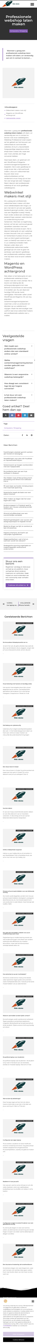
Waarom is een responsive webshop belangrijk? (18, 375)
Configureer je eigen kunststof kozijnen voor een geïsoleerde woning (18, 1223)
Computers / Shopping (18, 31)
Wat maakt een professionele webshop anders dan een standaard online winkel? (18, 350)
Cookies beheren (18, 1340)
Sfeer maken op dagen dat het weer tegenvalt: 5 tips (17, 499)
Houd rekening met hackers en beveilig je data (17, 684)
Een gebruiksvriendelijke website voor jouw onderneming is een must (16, 933)
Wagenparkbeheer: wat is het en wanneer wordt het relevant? (16, 540)
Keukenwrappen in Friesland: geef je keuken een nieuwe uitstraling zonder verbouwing (18, 507)
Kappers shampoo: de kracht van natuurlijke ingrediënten (16, 533)
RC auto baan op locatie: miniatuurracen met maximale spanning (18, 487)
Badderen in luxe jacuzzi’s (11, 1181)
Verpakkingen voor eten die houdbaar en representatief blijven (18, 459)
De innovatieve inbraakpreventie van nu (15, 642)
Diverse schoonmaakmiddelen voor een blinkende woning (18, 891)
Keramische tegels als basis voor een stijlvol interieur (17, 493)
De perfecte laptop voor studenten (13, 1057)
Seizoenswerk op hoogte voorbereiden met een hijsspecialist (18, 466)
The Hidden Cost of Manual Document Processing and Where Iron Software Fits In (18, 479)
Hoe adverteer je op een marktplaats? (14, 974)
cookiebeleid (7, 1325)
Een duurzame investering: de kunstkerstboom (17, 1264)
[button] (33, 1301)
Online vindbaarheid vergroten (12, 849)
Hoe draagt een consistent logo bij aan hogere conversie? (18, 386)
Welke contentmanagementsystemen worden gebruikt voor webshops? (18, 364)
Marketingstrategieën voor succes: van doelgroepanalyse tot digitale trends (18, 520)
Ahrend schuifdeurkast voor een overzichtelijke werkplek (16, 514)
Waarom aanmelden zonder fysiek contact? (16, 1015)
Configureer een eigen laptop (12, 1140)
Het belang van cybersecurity (12, 725)
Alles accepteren (18, 1334)
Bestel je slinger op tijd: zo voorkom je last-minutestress (18, 527)
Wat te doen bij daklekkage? (12, 1098)
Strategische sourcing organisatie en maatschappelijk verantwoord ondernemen (17, 547)
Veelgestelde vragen (13, 118)
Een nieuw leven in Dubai (10, 767)
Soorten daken (7, 808)
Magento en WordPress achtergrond (14, 114)
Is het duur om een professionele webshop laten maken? (18, 397)
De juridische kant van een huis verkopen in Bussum (15, 472)
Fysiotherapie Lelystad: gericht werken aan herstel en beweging (18, 453)
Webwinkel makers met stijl (16, 110)
